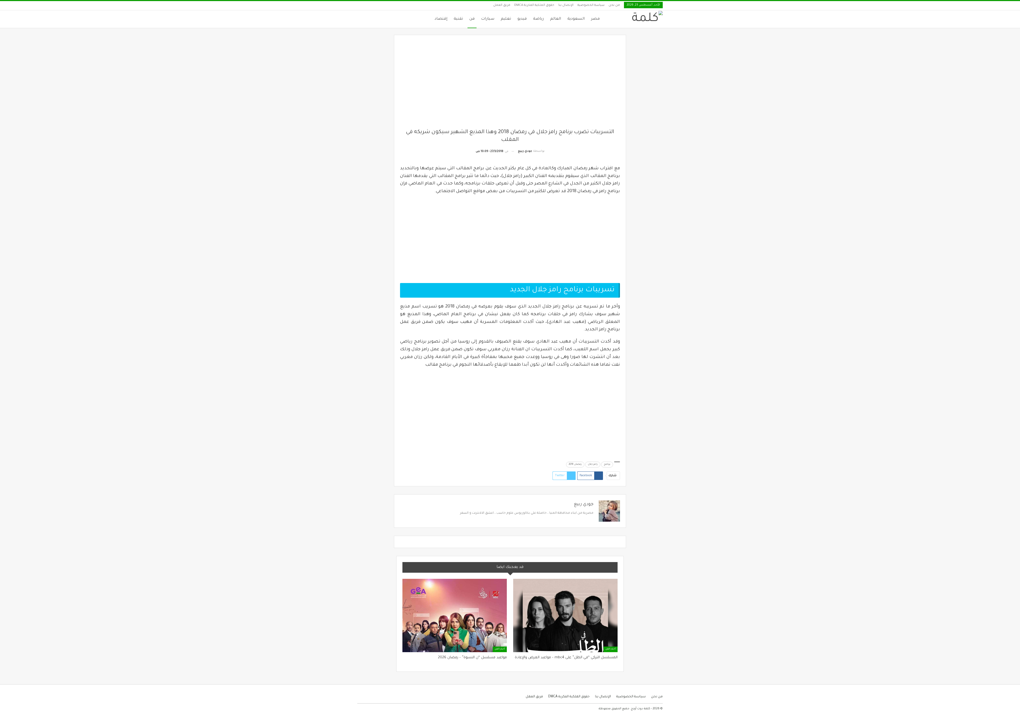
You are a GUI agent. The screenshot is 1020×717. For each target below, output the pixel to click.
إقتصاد (441, 19)
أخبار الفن (610, 649)
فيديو (522, 19)
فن (472, 19)
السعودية (576, 19)
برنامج (607, 464)
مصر (595, 19)
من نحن (614, 5)
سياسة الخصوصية (591, 5)
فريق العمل (501, 5)
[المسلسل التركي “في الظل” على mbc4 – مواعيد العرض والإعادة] (565, 615)
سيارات (487, 19)
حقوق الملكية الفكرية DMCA (534, 5)
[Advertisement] (510, 85)
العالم (555, 19)
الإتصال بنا (565, 5)
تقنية (458, 19)
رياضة (538, 19)
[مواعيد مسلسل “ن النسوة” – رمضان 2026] (454, 615)
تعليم (506, 19)
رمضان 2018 (575, 464)
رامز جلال (593, 464)
